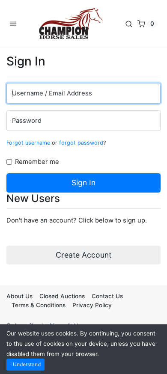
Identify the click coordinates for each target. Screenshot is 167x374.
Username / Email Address (52, 93)
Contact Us (107, 296)
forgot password (81, 143)
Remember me (37, 162)
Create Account (83, 254)
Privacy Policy (92, 305)
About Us (19, 296)
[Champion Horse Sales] (71, 23)
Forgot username (28, 143)
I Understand (25, 364)
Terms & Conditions (39, 305)
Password (27, 121)
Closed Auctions (62, 296)
